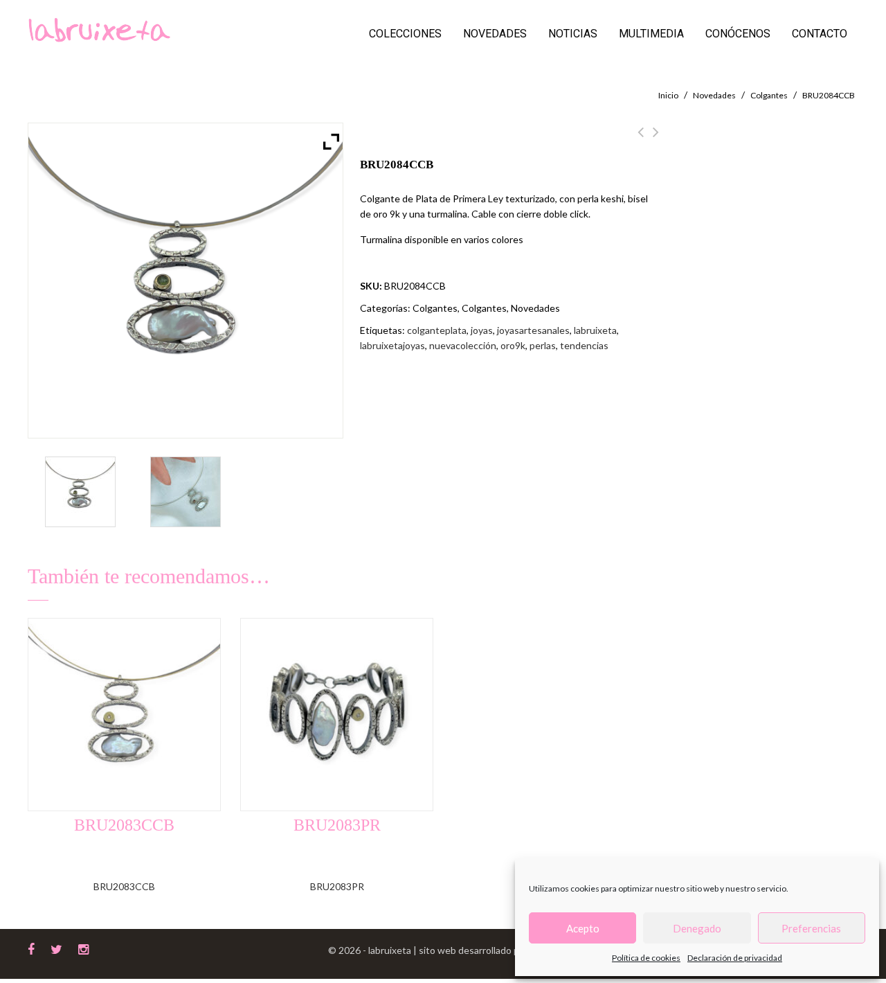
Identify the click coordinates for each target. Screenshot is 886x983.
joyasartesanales (533, 330)
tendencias (584, 345)
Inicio (668, 95)
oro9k (512, 345)
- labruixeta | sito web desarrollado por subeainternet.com (488, 950)
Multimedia (651, 33)
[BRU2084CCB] (80, 492)
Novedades (495, 33)
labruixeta (595, 330)
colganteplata (437, 330)
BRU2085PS (641, 140)
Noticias (572, 33)
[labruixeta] (99, 29)
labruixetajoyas (392, 345)
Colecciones (405, 33)
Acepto (582, 928)
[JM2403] (185, 492)
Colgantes (769, 95)
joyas (482, 330)
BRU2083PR (656, 140)
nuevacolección (462, 345)
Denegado (697, 928)
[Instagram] (83, 947)
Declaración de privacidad (734, 958)
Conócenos (737, 33)
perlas (543, 345)
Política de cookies (646, 958)
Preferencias (811, 928)
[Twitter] (56, 947)
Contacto (819, 33)
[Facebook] (31, 947)
